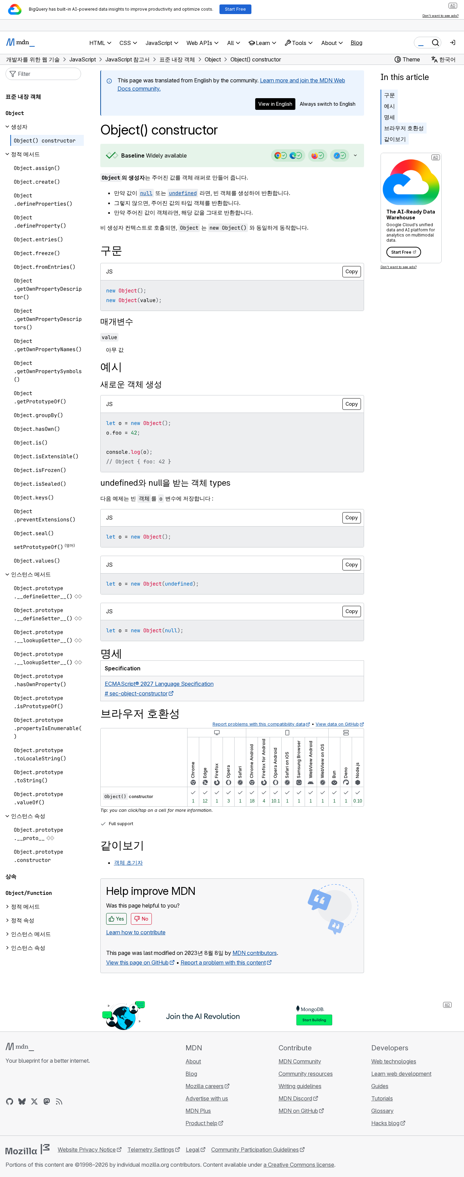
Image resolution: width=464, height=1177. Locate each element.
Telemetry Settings (150, 1149)
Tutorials (382, 1098)
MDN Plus (198, 1110)
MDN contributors (255, 952)
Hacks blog (385, 1123)
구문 (389, 95)
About (193, 1061)
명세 (389, 117)
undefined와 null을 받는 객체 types (165, 483)
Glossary (382, 1110)
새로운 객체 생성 (131, 384)
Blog (356, 42)
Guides (379, 1086)
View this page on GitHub (137, 962)
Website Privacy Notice (87, 1149)
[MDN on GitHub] (9, 1101)
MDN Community (300, 1061)
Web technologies (393, 1061)
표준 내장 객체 (23, 96)
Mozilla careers (204, 1086)
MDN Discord (295, 1098)
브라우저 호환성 (404, 128)
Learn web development (401, 1073)
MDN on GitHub (298, 1110)
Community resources (306, 1073)
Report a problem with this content (223, 962)
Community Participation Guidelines (255, 1149)
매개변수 (116, 321)
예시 (389, 106)
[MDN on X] (34, 1101)
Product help (201, 1123)
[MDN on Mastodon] (47, 1101)
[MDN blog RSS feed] (59, 1101)
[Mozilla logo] (27, 1149)
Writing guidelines (300, 1086)
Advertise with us (206, 1098)
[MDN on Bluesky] (22, 1101)
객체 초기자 (128, 862)
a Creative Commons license (298, 1164)
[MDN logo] (19, 1047)
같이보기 (395, 139)
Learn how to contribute (136, 932)
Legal (193, 1149)
